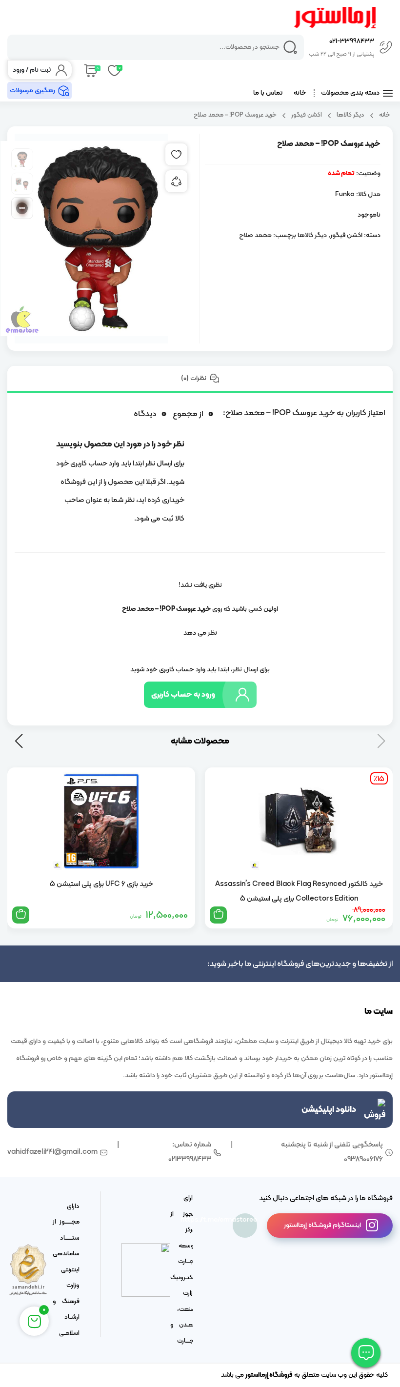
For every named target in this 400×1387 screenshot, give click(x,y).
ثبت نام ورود (32, 70)
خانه (300, 93)
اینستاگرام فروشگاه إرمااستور (322, 1225)
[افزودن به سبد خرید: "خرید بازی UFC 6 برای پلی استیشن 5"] (20, 915)
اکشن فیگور (306, 115)
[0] (90, 69)
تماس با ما (267, 93)
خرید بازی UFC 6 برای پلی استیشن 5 (101, 884)
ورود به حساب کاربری (183, 695)
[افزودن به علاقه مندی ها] (176, 154)
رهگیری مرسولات (32, 90)
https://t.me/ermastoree (245, 1220)
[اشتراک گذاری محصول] (176, 181)
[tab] (200, 379)
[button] (18, 741)
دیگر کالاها (350, 115)
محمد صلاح (255, 235)
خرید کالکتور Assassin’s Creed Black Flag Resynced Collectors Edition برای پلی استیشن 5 (299, 891)
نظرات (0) (194, 378)
